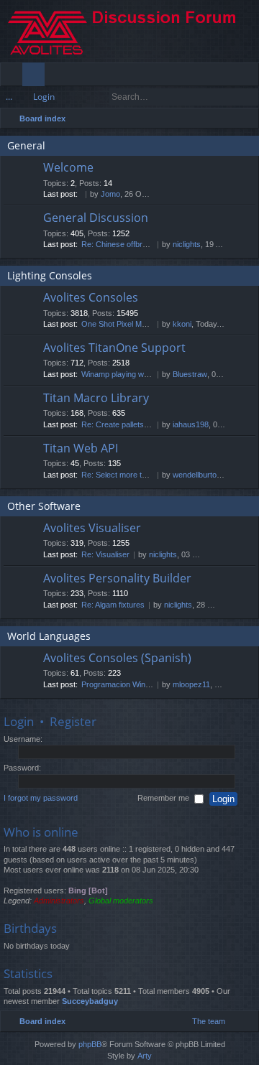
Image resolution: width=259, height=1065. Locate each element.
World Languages (49, 636)
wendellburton (197, 474)
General (26, 145)
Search (228, 97)
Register (73, 721)
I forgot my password (41, 798)
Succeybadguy (90, 1001)
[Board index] (129, 31)
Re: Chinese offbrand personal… (138, 244)
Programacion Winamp (120, 684)
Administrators (59, 900)
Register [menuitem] (251, 77)
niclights (187, 244)
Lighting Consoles (49, 275)
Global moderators (120, 900)
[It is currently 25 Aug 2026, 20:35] (228, 118)
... (9, 96)
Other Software (44, 506)
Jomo (110, 194)
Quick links (14, 77)
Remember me (164, 798)
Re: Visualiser (105, 554)
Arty (144, 1055)
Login (44, 96)
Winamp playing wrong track (130, 374)
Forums (36, 77)
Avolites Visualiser (92, 528)
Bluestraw (190, 374)
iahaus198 (191, 424)
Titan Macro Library (96, 398)
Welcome (68, 168)
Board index (42, 118)
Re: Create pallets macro (124, 424)
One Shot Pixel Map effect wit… (136, 324)
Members (58, 77)
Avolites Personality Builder (117, 579)
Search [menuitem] (246, 120)
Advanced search (248, 97)
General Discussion (95, 218)
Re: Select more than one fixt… (135, 474)
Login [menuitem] (228, 77)
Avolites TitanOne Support (114, 348)
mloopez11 (191, 684)
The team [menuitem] (208, 1021)
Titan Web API (80, 449)
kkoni (182, 324)
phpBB (89, 1044)
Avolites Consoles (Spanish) (117, 658)
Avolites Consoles (90, 298)
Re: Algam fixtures (113, 604)
